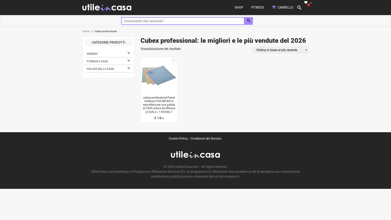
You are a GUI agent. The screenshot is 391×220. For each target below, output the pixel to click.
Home (86, 31)
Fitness (257, 7)
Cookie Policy (178, 138)
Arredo (92, 53)
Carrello (285, 7)
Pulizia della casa (100, 68)
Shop (239, 7)
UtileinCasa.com (187, 167)
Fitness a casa (97, 61)
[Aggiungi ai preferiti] (174, 61)
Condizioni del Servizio (206, 138)
